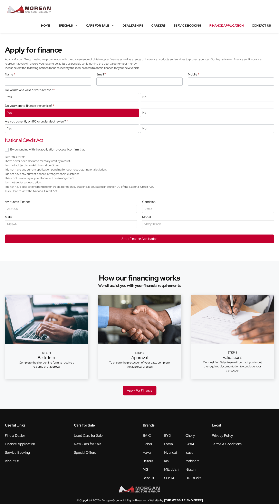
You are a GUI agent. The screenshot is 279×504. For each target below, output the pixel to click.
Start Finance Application (139, 239)
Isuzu (189, 452)
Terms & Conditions (227, 444)
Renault (148, 478)
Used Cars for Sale (88, 435)
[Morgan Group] (29, 9)
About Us (12, 461)
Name (10, 74)
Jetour (148, 461)
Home (45, 26)
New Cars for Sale (88, 444)
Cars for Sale (97, 26)
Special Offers (85, 452)
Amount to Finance (17, 202)
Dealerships (133, 26)
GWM (189, 444)
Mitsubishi (171, 469)
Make (8, 217)
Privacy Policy (222, 435)
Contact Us (261, 26)
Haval (147, 452)
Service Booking (187, 26)
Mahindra (192, 461)
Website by (176, 500)
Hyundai (170, 452)
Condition (148, 202)
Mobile (193, 74)
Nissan (190, 469)
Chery (190, 435)
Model (146, 217)
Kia (166, 461)
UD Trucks (193, 478)
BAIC (147, 435)
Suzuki (169, 478)
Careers (158, 26)
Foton (168, 444)
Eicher (147, 444)
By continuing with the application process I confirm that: (48, 149)
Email (101, 74)
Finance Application (226, 26)
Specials (65, 26)
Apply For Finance (139, 390)
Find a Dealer (15, 435)
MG (145, 469)
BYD (167, 435)
